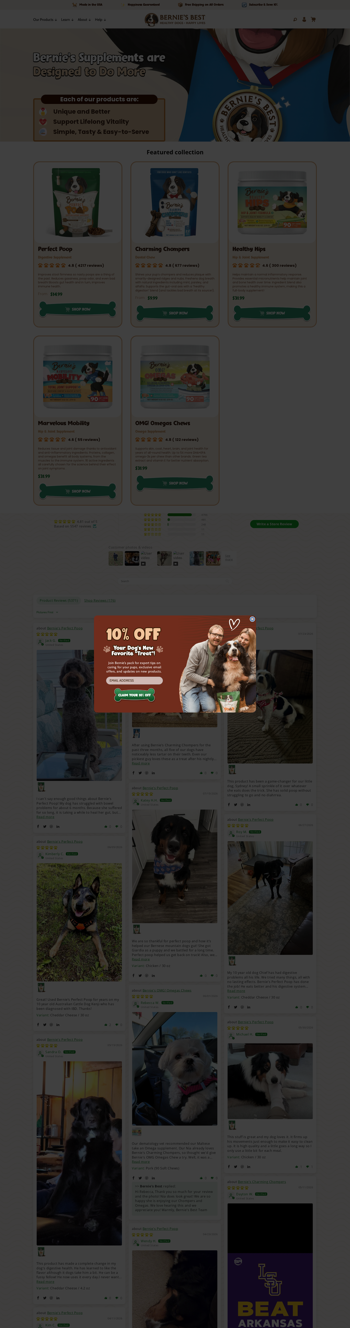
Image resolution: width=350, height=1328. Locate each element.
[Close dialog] (252, 619)
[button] (134, 697)
